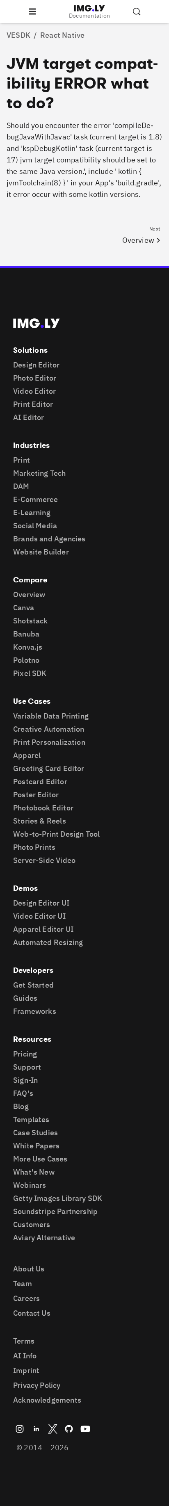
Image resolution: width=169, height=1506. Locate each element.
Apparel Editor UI (43, 929)
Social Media (35, 525)
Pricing (25, 1054)
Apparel (27, 755)
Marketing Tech (39, 473)
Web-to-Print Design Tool (56, 834)
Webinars (29, 1185)
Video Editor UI (39, 916)
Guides (25, 998)
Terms (23, 1341)
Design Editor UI (41, 903)
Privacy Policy (37, 1385)
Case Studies (35, 1132)
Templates (31, 1119)
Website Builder (41, 552)
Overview (29, 594)
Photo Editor (34, 378)
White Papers (36, 1145)
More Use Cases (40, 1159)
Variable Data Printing (51, 716)
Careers (26, 1298)
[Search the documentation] (136, 11)
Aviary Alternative (44, 1237)
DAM (21, 486)
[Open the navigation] (32, 11)
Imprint (26, 1370)
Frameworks (34, 1011)
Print (21, 460)
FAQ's (23, 1093)
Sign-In (25, 1080)
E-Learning (31, 512)
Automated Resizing (48, 942)
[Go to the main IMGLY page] (89, 8)
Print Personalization (49, 742)
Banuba (26, 634)
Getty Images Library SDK (57, 1198)
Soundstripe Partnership (55, 1211)
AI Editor (28, 417)
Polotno (26, 660)
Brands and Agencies (49, 538)
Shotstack (30, 620)
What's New (34, 1172)
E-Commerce (35, 499)
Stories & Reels (39, 821)
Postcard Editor (40, 781)
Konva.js (27, 647)
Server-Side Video (44, 860)
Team (22, 1283)
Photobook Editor (43, 807)
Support (27, 1067)
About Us (28, 1268)
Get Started (33, 985)
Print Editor (33, 404)
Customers (31, 1224)
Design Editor (36, 365)
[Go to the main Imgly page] (36, 323)
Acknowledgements (47, 1400)
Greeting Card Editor (48, 768)
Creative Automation (48, 729)
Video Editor (34, 391)
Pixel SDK (30, 673)
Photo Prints (34, 847)
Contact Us (31, 1313)
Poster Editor (36, 794)
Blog (21, 1106)
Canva (23, 607)
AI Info (25, 1355)
